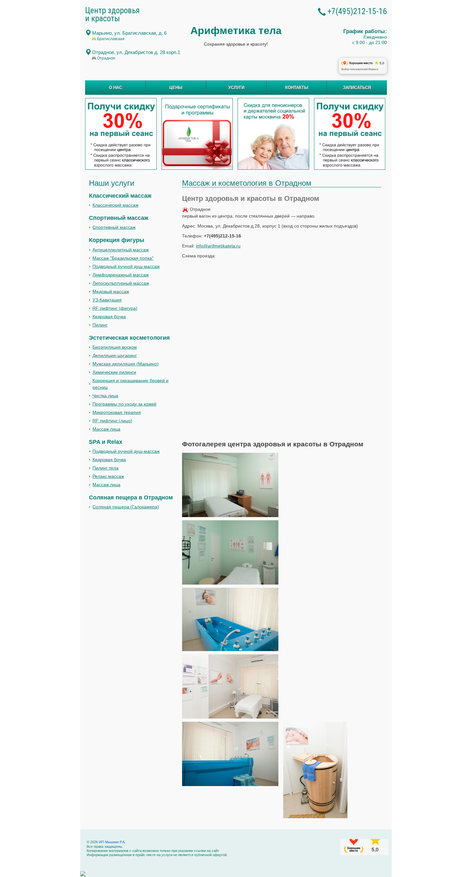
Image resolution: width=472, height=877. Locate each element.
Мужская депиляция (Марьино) (125, 363)
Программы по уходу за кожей (124, 404)
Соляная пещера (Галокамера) (125, 506)
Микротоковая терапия (116, 412)
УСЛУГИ (236, 87)
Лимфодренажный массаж (120, 274)
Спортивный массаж (113, 227)
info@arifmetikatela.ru (218, 245)
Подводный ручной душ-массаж (126, 266)
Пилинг (100, 324)
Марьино (129, 33)
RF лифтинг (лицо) (112, 420)
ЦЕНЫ (175, 87)
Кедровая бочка (109, 316)
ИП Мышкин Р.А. (112, 842)
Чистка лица (105, 395)
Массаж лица (106, 429)
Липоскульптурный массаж (120, 283)
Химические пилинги (114, 372)
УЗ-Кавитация (107, 299)
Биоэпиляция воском (114, 347)
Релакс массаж (108, 476)
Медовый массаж (110, 291)
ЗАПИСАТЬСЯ (357, 87)
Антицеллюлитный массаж (120, 249)
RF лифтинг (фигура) (114, 308)
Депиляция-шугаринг (114, 355)
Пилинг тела (105, 467)
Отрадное (136, 52)
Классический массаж (115, 205)
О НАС (115, 87)
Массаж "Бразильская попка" (122, 258)
